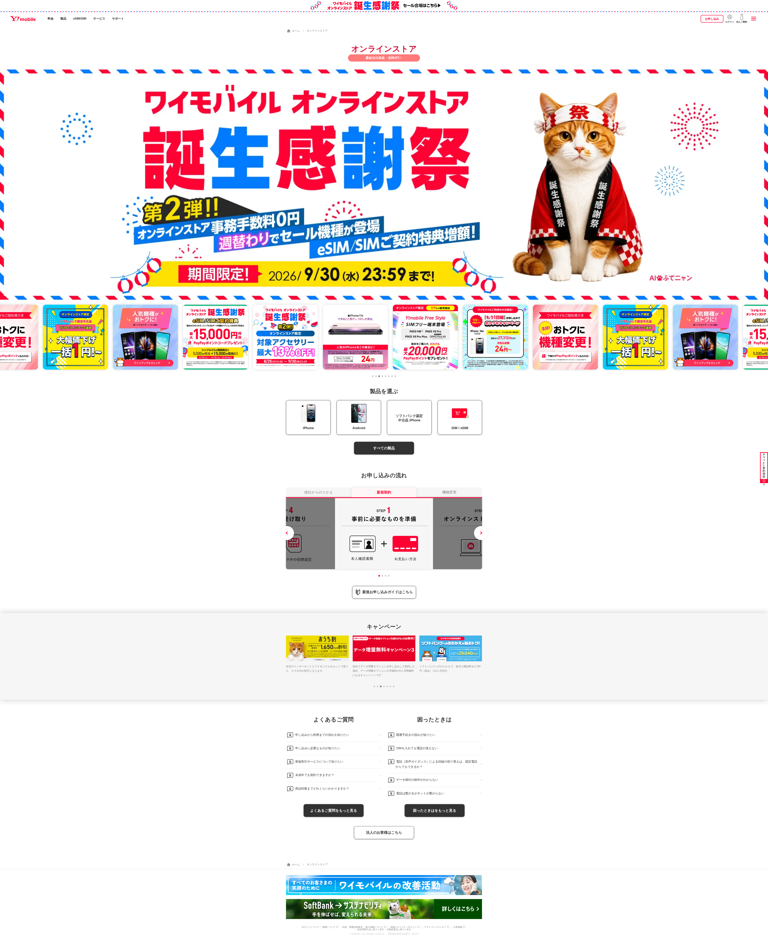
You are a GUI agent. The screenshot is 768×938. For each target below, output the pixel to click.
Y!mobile (23, 18)
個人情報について (374, 927)
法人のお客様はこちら (384, 833)
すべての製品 (384, 448)
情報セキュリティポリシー (403, 927)
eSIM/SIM (79, 18)
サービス (99, 18)
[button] (373, 376)
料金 (51, 18)
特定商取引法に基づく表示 (370, 929)
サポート (118, 18)
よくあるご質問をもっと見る (333, 811)
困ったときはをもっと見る (434, 811)
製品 (63, 18)
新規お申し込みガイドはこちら (387, 592)
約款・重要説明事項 (352, 927)
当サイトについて (310, 927)
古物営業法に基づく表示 (399, 929)
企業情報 (457, 927)
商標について (328, 927)
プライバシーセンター (435, 927)
